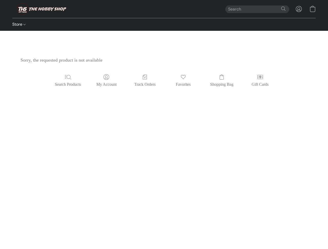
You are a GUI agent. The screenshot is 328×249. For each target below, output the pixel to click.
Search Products (68, 84)
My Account (106, 84)
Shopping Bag (221, 84)
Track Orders (145, 84)
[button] (40, 9)
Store (17, 24)
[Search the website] (283, 8)
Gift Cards (260, 84)
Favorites (183, 84)
